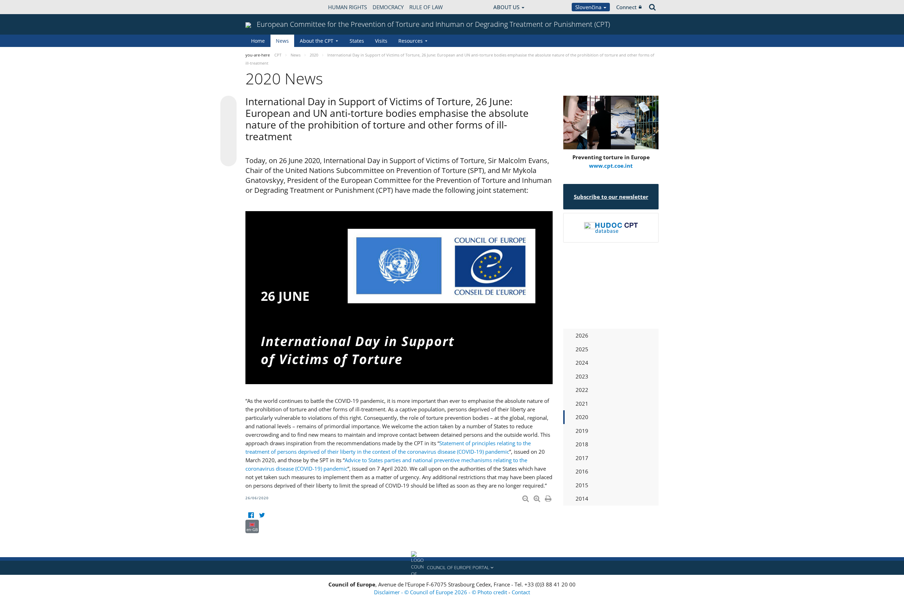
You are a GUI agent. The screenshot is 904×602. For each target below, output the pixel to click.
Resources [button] (410, 40)
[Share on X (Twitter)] (228, 118)
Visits (381, 40)
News (282, 40)
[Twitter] (261, 515)
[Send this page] (228, 158)
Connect (626, 7)
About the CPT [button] (316, 40)
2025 (582, 349)
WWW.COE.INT (263, 7)
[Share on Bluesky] (228, 104)
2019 (582, 430)
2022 (582, 389)
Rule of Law (426, 7)
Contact (521, 592)
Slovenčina (589, 7)
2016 (582, 471)
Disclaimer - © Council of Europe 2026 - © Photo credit (441, 592)
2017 (582, 457)
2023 (582, 376)
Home (258, 40)
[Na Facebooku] (250, 515)
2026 (582, 335)
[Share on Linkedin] (228, 144)
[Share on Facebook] (228, 131)
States (357, 40)
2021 (582, 403)
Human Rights (347, 7)
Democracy (388, 7)
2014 (582, 498)
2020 (582, 417)
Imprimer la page (549, 497)
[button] (452, 568)
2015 (582, 485)
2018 (582, 444)
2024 (582, 362)
